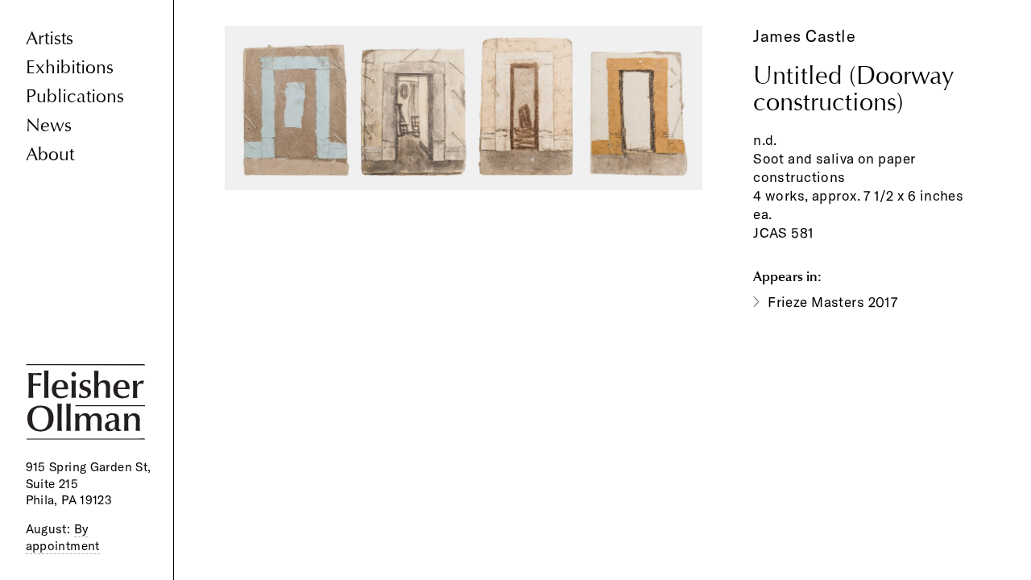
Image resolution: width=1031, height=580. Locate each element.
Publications (75, 96)
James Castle (804, 36)
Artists (49, 38)
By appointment (63, 537)
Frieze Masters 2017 (832, 301)
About (50, 154)
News (49, 125)
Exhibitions (70, 67)
